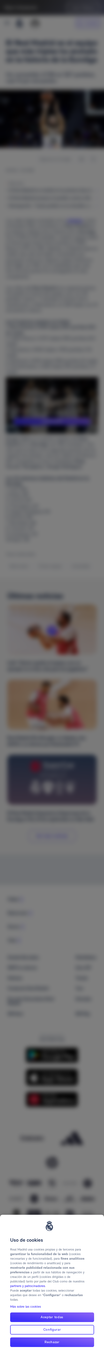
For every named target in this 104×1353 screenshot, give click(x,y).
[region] (52, 1284)
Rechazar (52, 1342)
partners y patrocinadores (27, 1286)
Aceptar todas (52, 1317)
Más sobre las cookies (25, 1306)
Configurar (52, 1329)
